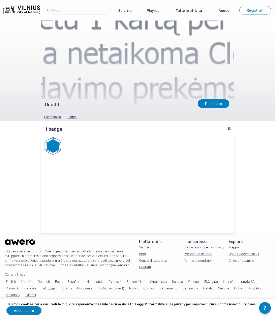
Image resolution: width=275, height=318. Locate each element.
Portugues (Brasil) (111, 288)
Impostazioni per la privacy (204, 247)
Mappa (234, 247)
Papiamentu (168, 288)
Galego (193, 282)
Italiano (177, 282)
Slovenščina (135, 282)
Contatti (145, 267)
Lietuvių (27, 282)
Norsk (133, 288)
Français (30, 288)
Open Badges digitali (244, 254)
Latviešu (229, 282)
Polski (238, 288)
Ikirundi (30, 295)
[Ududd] (53, 146)
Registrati (255, 10)
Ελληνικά (211, 282)
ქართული (49, 288)
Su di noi (125, 10)
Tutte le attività (189, 10)
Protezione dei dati (198, 254)
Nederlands (95, 282)
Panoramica (52, 117)
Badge (72, 117)
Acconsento (24, 311)
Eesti (58, 282)
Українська (158, 282)
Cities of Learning (241, 260)
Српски (148, 288)
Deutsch (44, 282)
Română (12, 288)
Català (208, 288)
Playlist (153, 10)
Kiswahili (254, 288)
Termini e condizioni (198, 260)
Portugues (84, 288)
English (11, 282)
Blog (142, 254)
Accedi (224, 10)
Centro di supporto (153, 260)
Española (74, 282)
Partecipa (213, 104)
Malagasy (13, 295)
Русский (115, 282)
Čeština (223, 288)
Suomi (67, 288)
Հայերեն (248, 282)
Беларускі (190, 288)
